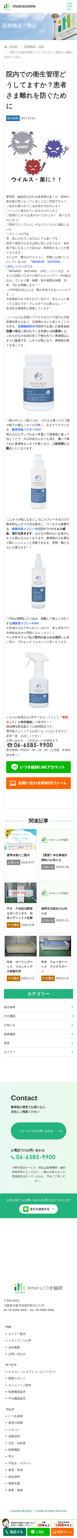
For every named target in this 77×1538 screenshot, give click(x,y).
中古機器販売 (17, 1398)
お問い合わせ (17, 1354)
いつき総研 (15, 1416)
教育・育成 (15, 1470)
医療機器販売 (17, 1391)
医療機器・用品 (34, 46)
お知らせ (9, 1025)
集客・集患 (15, 1490)
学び (11, 1456)
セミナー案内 (17, 1333)
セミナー (9, 1052)
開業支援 (14, 1483)
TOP (8, 1327)
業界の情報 (15, 1422)
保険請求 (14, 1436)
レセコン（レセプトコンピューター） (32, 1371)
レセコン (14, 1429)
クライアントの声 (19, 1340)
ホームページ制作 (19, 1385)
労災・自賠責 (17, 1443)
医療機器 (9, 1034)
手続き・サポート (19, 1463)
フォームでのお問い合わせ (36, 1131)
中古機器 (9, 1016)
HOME (13, 46)
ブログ (9, 1409)
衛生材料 (9, 1007)
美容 (7, 1043)
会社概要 (14, 1347)
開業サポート (17, 1378)
